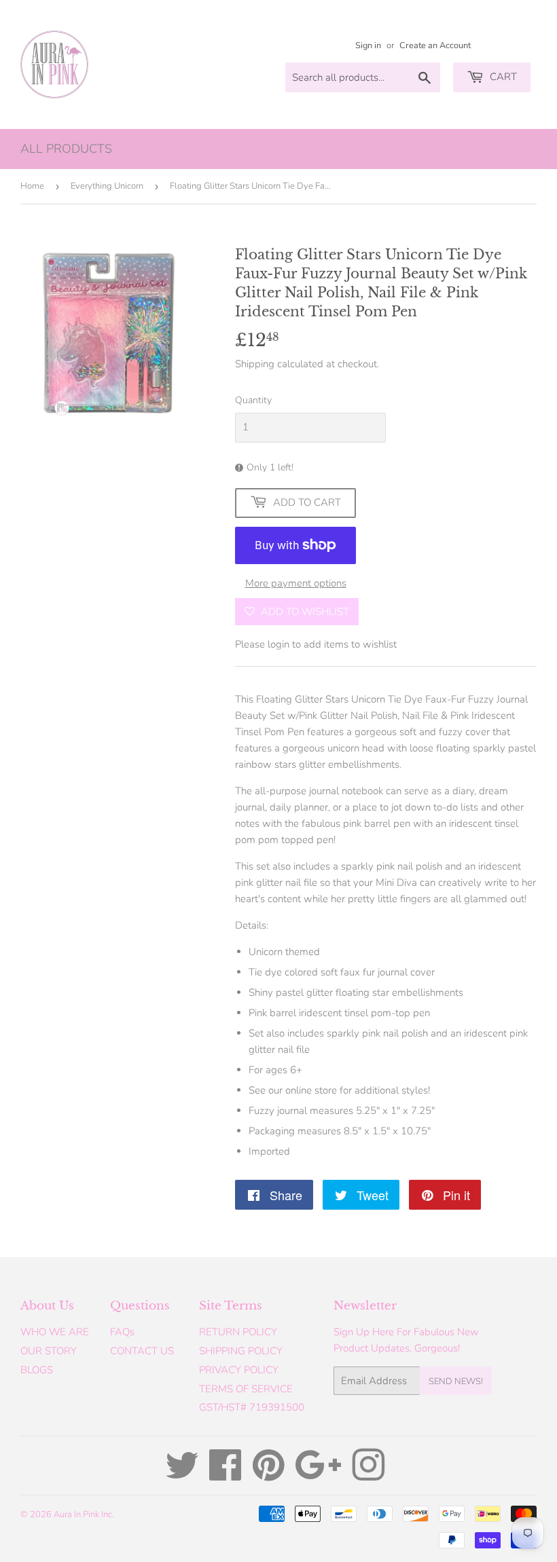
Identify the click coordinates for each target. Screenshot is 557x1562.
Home (32, 186)
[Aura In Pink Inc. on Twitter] (182, 1475)
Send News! (456, 1381)
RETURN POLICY (238, 1332)
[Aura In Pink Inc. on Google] (318, 1475)
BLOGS (36, 1370)
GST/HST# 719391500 (251, 1407)
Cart (502, 76)
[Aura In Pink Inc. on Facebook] (225, 1475)
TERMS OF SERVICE (246, 1389)
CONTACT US (142, 1351)
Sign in (368, 45)
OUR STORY (48, 1351)
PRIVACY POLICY (238, 1370)
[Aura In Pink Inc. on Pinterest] (268, 1475)
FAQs (122, 1332)
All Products (66, 149)
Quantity (253, 400)
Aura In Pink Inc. (84, 1514)
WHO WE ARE (54, 1332)
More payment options (295, 583)
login (278, 644)
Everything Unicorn (107, 186)
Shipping (254, 364)
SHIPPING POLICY (241, 1351)
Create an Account (435, 45)
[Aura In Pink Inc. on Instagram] (368, 1475)
